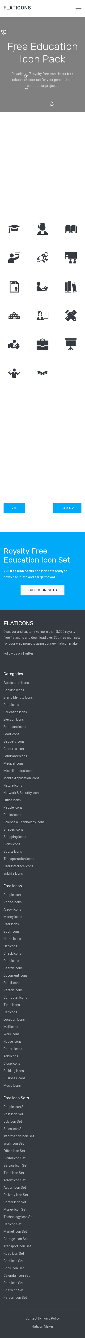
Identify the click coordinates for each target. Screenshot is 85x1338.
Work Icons (12, 1034)
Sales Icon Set (14, 1129)
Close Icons (12, 1063)
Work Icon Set (14, 1143)
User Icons (11, 924)
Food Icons (11, 734)
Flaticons (17, 8)
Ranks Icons (12, 815)
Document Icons (16, 975)
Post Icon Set (13, 1114)
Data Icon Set (13, 1283)
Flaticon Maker (42, 1326)
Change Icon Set (16, 1239)
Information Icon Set (19, 1136)
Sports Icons (13, 851)
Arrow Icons (12, 909)
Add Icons (11, 1056)
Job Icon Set (13, 1121)
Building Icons (14, 1071)
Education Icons (15, 712)
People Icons (13, 807)
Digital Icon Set (15, 1158)
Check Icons (12, 953)
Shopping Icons (15, 837)
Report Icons (13, 1049)
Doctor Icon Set (15, 1202)
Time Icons (12, 1005)
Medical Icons (14, 763)
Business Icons (15, 1078)
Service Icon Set (15, 1165)
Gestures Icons (15, 749)
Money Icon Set (15, 1209)
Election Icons (14, 719)
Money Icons (13, 917)
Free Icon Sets (42, 590)
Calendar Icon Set (17, 1275)
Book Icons (12, 931)
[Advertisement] (42, 164)
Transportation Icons (19, 859)
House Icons (12, 1041)
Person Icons (13, 990)
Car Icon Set (12, 1224)
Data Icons (11, 705)
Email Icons (12, 983)
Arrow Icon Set (15, 1180)
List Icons (10, 946)
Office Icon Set (14, 1151)
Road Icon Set (14, 1253)
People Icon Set (15, 1107)
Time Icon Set (14, 1173)
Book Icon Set (14, 1268)
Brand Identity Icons (18, 697)
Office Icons (12, 800)
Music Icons (12, 1085)
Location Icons (14, 1019)
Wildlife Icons (13, 873)
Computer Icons (15, 997)
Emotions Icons (15, 727)
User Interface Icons (18, 866)
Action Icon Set (15, 1187)
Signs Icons (12, 844)
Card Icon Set (13, 1261)
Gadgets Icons (14, 741)
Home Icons (12, 939)
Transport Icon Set (17, 1246)
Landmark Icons (15, 756)
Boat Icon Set (13, 1290)
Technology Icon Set (19, 1217)
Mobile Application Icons (21, 778)
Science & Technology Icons (24, 822)
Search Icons (13, 968)
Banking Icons (14, 690)
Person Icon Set (15, 1297)
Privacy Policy (49, 1318)
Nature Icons (13, 785)
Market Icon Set (15, 1231)
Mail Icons (11, 1027)
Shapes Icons (13, 829)
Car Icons (10, 1012)
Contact (31, 1318)
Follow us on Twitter (18, 653)
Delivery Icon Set (16, 1195)
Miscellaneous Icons (18, 771)
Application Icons (16, 683)
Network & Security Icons (22, 793)
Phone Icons (13, 902)
